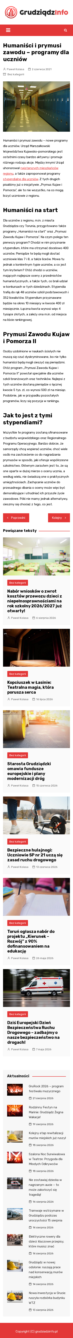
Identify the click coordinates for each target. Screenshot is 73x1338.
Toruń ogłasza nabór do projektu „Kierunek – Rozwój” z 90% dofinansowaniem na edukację (31, 941)
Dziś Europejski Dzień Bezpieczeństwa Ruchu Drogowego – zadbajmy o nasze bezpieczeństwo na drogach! (33, 1032)
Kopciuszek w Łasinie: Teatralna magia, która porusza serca (30, 687)
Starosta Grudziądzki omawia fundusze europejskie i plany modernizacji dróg (29, 771)
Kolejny (57, 518)
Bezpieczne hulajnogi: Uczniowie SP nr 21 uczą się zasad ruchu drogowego (35, 855)
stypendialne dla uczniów (20, 179)
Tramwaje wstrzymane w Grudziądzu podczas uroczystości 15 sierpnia (46, 1215)
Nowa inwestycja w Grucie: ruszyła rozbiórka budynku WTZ (47, 1298)
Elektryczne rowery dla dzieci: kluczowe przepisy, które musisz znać (46, 1241)
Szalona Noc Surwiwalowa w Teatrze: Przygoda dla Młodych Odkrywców (47, 1159)
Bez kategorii (16, 74)
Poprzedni (18, 518)
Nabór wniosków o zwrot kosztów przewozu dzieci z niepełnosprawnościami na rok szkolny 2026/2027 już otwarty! (34, 601)
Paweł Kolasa (15, 69)
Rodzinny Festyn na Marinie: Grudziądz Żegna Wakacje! (46, 1112)
